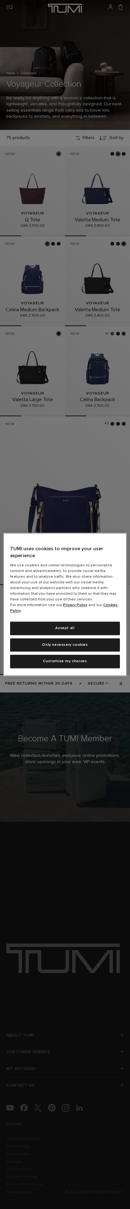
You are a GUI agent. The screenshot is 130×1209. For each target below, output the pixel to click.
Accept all (64, 628)
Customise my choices (65, 661)
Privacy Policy (75, 605)
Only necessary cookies (65, 645)
